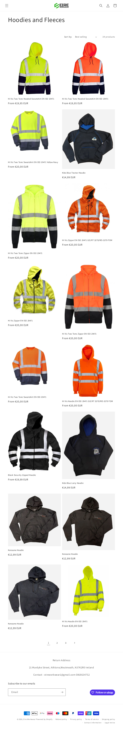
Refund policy (61, 719)
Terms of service (92, 719)
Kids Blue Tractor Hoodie (73, 173)
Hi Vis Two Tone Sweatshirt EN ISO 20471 (27, 397)
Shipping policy (108, 719)
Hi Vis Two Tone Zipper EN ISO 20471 (25, 253)
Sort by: (68, 36)
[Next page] (74, 642)
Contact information (93, 722)
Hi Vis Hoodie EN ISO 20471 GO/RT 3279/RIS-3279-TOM (87, 401)
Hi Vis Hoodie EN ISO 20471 (75, 621)
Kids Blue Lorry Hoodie (72, 483)
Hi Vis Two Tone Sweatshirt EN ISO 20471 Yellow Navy (33, 162)
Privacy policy (76, 719)
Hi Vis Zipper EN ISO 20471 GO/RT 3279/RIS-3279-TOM (87, 240)
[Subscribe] (62, 692)
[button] (6, 5)
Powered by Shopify (44, 719)
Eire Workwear (29, 719)
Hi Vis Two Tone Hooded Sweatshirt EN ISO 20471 (31, 99)
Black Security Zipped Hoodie (22, 475)
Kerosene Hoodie (16, 550)
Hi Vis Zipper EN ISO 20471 (20, 320)
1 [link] (48, 642)
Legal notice (110, 722)
